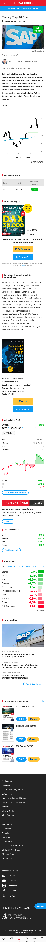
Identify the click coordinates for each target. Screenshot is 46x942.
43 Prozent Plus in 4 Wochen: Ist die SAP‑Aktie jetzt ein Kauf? (18, 655)
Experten (6, 837)
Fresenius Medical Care (11, 590)
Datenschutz (7, 794)
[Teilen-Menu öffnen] (34, 939)
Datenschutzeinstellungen (14, 802)
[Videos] (4, 939)
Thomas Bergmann (31, 61)
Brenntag (5, 598)
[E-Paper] (19, 939)
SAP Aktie (5, 425)
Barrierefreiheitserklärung (14, 798)
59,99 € (21, 759)
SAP (4, 55)
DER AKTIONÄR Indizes (12, 850)
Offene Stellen (8, 810)
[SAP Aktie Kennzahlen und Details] (23, 464)
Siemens (5, 583)
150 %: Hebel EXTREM (25, 706)
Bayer (4, 594)
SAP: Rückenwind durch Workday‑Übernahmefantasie (15, 676)
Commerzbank (7, 587)
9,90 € (21, 739)
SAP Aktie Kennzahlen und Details (15, 492)
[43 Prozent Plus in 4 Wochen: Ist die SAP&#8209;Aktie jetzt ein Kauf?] (23, 635)
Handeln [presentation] (40, 906)
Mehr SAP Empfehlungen (33, 684)
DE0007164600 (16, 428)
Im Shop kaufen (23, 257)
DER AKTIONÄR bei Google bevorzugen (17, 68)
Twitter (11, 895)
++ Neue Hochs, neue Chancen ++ (23, 8)
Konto (23, 265)
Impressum (7, 785)
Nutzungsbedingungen (12, 789)
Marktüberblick (8, 841)
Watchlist (9, 433)
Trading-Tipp (13, 55)
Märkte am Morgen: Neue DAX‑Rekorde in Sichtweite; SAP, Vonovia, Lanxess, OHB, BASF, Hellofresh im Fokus (20, 666)
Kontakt (12, 875)
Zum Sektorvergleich (11, 550)
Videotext (6, 806)
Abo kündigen (8, 815)
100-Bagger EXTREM (25, 746)
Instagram (13, 885)
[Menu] (42, 3)
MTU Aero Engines (9, 606)
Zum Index (8, 521)
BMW (4, 579)
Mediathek (6, 828)
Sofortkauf (27, 249)
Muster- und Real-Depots (13, 845)
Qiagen (4, 602)
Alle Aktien (7, 824)
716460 (4, 428)
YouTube (12, 880)
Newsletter (7, 833)
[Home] (27, 939)
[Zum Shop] (11, 939)
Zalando (5, 571)
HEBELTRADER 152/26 (26, 726)
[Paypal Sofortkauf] (23, 401)
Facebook (12, 890)
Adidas (4, 575)
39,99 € (21, 719)
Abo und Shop (8, 854)
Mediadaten (7, 781)
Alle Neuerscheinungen (38, 701)
